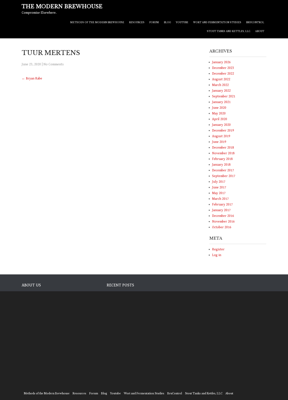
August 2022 (221, 79)
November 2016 (223, 222)
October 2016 (221, 227)
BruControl (255, 22)
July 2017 (218, 182)
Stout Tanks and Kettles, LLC (228, 31)
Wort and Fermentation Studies (217, 22)
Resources (136, 22)
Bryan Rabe (32, 79)
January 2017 (221, 210)
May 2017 (219, 193)
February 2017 (222, 205)
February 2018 (222, 159)
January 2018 (221, 165)
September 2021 (223, 96)
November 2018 (223, 153)
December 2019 (223, 131)
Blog (167, 22)
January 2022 (221, 91)
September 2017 (223, 176)
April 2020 (219, 119)
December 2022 (223, 74)
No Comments (53, 64)
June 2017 (219, 187)
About (259, 31)
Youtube (182, 22)
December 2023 (223, 68)
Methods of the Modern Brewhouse (97, 22)
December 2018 (223, 148)
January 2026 (221, 62)
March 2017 (220, 199)
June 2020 (219, 108)
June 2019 (219, 142)
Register (218, 249)
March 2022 (220, 85)
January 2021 (221, 102)
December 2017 (223, 170)
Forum (154, 22)
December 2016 (223, 216)
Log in (216, 255)
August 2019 (221, 136)
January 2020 (221, 125)
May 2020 (219, 113)
